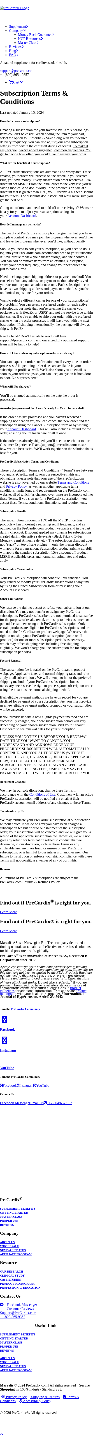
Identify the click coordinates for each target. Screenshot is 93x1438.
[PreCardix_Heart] (46, 1190)
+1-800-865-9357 (12, 1317)
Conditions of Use (42, 794)
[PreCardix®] (46, 10)
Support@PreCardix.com (18, 1313)
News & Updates (13, 1250)
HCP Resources (29, 39)
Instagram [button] (8, 1050)
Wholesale (9, 1246)
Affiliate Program (16, 1254)
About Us (7, 1242)
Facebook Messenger (22, 1305)
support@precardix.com (17, 71)
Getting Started (14, 1212)
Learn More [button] (8, 912)
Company (16, 30)
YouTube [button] (7, 1068)
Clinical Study (12, 1275)
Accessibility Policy (36, 1401)
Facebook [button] (7, 1029)
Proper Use (9, 1220)
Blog (12, 51)
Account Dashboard (21, 216)
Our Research (11, 1271)
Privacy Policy (16, 486)
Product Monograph (17, 1283)
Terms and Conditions (73, 482)
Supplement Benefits (17, 1208)
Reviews (15, 47)
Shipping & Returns (45, 1397)
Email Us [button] (37, 1103)
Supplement (17, 26)
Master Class (27, 43)
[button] (4, 1021)
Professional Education (20, 1287)
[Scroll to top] (4, 1434)
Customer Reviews (20, 1309)
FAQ (12, 55)
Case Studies (10, 1279)
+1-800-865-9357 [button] (59, 1103)
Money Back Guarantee (35, 34)
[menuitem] (46, 27)
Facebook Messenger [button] (15, 1103)
